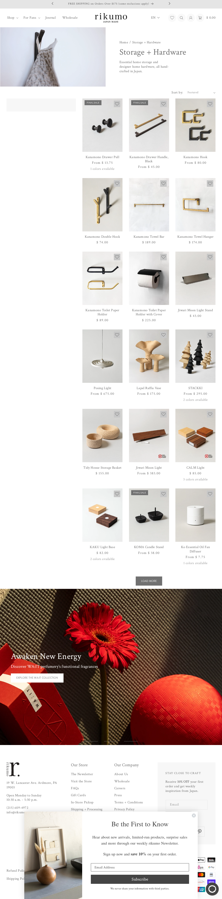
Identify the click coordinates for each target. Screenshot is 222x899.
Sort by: (177, 92)
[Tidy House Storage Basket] (102, 435)
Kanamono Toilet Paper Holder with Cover (149, 312)
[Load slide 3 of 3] (131, 741)
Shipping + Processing (87, 809)
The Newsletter (82, 774)
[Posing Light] (102, 356)
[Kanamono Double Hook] (102, 204)
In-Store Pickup (82, 802)
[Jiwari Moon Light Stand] (195, 278)
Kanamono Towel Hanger (195, 237)
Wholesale (122, 781)
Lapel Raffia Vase (149, 388)
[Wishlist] (172, 18)
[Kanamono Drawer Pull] (102, 125)
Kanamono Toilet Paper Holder (102, 312)
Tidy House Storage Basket (102, 468)
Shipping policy (18, 878)
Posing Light (102, 388)
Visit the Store (81, 781)
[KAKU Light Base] (102, 515)
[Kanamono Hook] (195, 125)
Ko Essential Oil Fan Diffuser (195, 549)
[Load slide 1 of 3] (91, 741)
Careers (119, 788)
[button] (12, 18)
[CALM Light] (195, 435)
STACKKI (195, 388)
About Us (121, 774)
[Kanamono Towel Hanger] (195, 204)
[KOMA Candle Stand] (149, 515)
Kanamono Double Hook (102, 237)
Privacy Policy (124, 809)
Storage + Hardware (146, 42)
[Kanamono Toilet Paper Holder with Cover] (149, 278)
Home (123, 42)
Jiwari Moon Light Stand (195, 310)
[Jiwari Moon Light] (149, 435)
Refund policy (16, 870)
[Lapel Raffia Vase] (149, 356)
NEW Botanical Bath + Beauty (37, 680)
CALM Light (195, 468)
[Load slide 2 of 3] (111, 741)
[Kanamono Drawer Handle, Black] (149, 125)
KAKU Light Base (102, 547)
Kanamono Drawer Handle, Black (148, 159)
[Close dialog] (194, 815)
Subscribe (140, 879)
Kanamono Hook (195, 157)
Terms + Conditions (128, 802)
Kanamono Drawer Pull (102, 157)
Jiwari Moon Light (149, 468)
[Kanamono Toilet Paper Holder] (102, 278)
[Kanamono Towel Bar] (149, 204)
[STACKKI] (195, 356)
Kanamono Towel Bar (149, 237)
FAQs (75, 788)
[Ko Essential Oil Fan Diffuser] (195, 515)
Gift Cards (78, 795)
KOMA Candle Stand (149, 547)
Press (118, 795)
